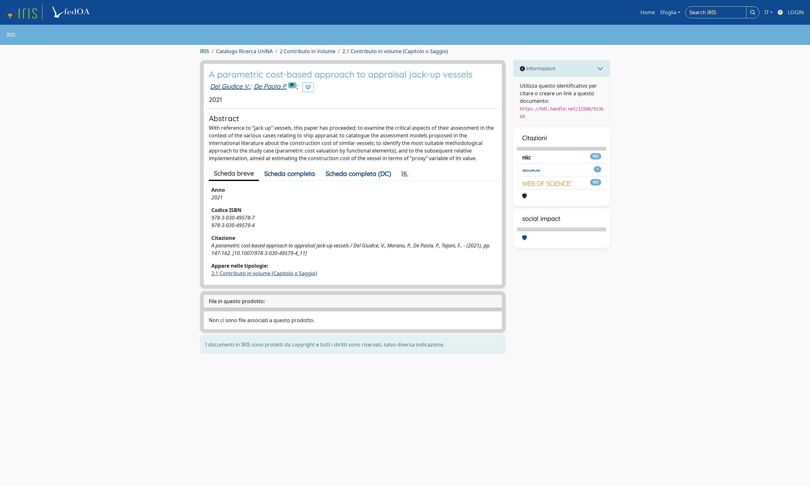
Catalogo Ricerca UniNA (244, 51)
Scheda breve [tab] (234, 173)
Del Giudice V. (230, 86)
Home (647, 12)
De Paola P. (270, 86)
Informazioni (540, 68)
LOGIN (796, 12)
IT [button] (766, 12)
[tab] (405, 173)
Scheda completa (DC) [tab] (358, 174)
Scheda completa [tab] (289, 174)
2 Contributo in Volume (307, 51)
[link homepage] (23, 12)
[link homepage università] (72, 12)
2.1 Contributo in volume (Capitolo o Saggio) (395, 51)
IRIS (204, 51)
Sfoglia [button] (668, 12)
